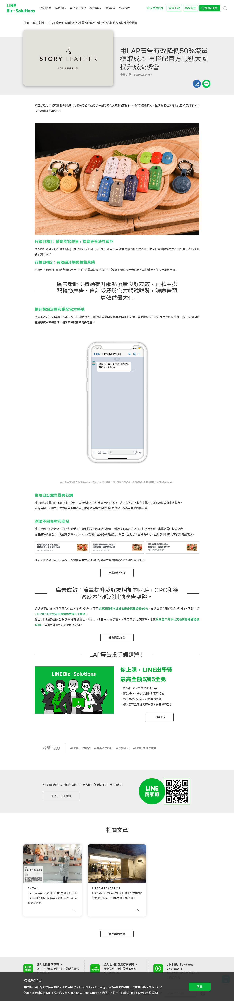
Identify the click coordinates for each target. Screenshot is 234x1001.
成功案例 (38, 23)
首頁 (26, 23)
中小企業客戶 (104, 748)
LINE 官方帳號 (81, 748)
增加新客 (123, 748)
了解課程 (159, 717)
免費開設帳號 (117, 573)
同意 (199, 986)
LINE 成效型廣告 (145, 748)
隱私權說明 (153, 993)
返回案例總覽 (117, 934)
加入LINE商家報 (61, 796)
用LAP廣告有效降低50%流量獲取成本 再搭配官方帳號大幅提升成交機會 (92, 23)
